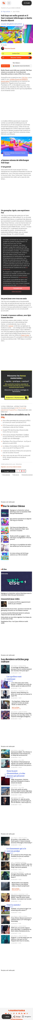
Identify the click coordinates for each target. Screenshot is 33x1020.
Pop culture (6, 11)
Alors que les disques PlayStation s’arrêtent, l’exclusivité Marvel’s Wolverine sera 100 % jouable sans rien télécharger (16, 436)
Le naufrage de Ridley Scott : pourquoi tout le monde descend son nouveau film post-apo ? (21, 669)
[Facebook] (16, 1014)
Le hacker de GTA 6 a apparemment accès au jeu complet (19, 602)
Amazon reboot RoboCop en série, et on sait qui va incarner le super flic (21, 694)
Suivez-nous (5, 66)
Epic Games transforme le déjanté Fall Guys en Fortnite (20, 519)
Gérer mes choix (16, 291)
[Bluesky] (25, 1014)
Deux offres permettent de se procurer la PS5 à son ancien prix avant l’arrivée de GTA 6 (16, 421)
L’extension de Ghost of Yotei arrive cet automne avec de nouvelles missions (17, 452)
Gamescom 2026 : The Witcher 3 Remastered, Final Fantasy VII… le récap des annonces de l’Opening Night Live (21, 753)
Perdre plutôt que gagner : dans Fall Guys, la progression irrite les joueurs (20, 537)
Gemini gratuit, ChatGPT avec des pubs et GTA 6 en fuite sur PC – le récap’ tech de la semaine (21, 865)
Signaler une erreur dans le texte (11, 467)
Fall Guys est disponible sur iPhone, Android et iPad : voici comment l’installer (19, 529)
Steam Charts (25, 335)
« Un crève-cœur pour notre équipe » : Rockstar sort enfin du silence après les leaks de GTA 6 (21, 684)
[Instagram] (14, 1014)
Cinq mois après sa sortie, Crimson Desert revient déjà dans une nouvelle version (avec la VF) (21, 791)
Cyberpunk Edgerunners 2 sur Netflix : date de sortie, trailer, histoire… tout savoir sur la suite (21, 897)
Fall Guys (25, 77)
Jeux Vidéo (16, 11)
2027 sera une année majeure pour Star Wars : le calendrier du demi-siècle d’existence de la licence (21, 929)
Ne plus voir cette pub (7, 502)
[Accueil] (3, 3)
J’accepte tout (17, 288)
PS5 (3, 417)
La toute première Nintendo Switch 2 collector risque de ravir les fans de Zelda (15, 613)
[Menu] (9, 3)
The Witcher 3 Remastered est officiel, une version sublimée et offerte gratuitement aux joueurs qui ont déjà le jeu (21, 763)
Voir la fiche (15, 707)
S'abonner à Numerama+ (15, 397)
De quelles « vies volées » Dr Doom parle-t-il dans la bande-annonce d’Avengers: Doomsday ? (21, 841)
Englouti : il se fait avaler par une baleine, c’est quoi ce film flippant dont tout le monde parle (21, 939)
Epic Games (6, 475)
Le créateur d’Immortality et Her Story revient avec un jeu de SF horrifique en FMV (16, 447)
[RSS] (22, 1014)
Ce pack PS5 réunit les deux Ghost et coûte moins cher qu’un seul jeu (15, 431)
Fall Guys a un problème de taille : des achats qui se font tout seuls (20, 545)
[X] (11, 1014)
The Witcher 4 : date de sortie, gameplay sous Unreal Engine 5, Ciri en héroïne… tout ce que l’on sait (21, 800)
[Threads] (27, 1014)
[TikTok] (9, 1014)
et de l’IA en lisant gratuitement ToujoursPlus (13, 409)
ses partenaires (23, 277)
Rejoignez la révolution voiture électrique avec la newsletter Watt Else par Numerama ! (20, 511)
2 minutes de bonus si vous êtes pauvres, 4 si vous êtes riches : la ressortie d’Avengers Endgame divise (21, 714)
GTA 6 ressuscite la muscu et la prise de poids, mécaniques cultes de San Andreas (17, 426)
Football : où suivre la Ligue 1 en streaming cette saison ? (21, 909)
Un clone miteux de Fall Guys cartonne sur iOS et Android (19, 554)
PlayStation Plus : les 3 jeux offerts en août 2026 (14, 622)
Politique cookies (21, 285)
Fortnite (10, 326)
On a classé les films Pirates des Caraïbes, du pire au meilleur (21, 855)
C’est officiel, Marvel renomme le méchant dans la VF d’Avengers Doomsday (21, 919)
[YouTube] (6, 1014)
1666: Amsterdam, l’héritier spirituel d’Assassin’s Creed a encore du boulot (20, 781)
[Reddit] (19, 1014)
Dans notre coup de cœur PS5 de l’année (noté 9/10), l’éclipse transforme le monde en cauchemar (16, 457)
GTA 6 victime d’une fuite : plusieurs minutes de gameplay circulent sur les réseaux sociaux (16, 609)
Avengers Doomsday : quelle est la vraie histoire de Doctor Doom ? (21, 875)
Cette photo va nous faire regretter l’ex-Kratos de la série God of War (16, 618)
